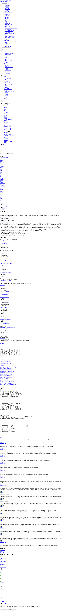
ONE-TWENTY (6, 112)
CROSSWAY (7, 68)
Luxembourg (2, 179)
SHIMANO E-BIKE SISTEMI (9, 30)
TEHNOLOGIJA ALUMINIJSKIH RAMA (10, 128)
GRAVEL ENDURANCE (9, 67)
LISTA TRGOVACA (8, 38)
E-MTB (5, 76)
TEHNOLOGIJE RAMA (8, 29)
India (1, 173)
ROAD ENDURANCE (8, 60)
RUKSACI (6, 93)
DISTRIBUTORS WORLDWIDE (8, 134)
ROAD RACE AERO (8, 58)
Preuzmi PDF (2, 414)
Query (1, 47)
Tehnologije (3, 207)
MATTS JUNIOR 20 (8, 71)
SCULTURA (5, 118)
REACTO (6, 18)
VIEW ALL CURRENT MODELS (5, 222)
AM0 (2, 387)
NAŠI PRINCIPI (7, 23)
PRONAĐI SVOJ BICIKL (7, 74)
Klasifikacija (3, 208)
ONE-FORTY (7, 15)
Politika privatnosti (38, 607)
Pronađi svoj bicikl (4, 143)
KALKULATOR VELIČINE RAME (10, 35)
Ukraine (1, 199)
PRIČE (6, 42)
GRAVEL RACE (7, 66)
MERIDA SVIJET (6, 40)
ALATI (6, 97)
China (1, 163)
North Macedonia (2, 186)
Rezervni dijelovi (4, 206)
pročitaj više (2, 240)
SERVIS (5, 34)
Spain (1, 194)
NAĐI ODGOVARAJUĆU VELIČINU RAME (12, 36)
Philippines (1, 187)
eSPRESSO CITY (7, 8)
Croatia (1, 165)
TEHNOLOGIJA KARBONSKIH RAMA (11, 28)
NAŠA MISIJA (6, 122)
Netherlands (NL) (2, 183)
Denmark (1, 167)
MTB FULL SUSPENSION (9, 53)
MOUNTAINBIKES (8, 70)
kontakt (3, 601)
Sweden (1, 195)
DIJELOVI (5, 90)
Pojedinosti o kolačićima (13, 609)
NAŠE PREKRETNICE (7, 125)
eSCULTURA (6, 109)
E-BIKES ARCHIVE (7, 88)
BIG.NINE (6, 16)
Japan (1, 176)
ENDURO (6, 77)
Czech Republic (2, 166)
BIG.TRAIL (7, 17)
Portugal (1, 189)
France (1, 170)
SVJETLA (6, 95)
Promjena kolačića (6, 609)
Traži (1, 48)
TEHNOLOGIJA (6, 27)
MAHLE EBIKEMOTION (9, 31)
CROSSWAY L (7, 73)
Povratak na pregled (3, 443)
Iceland (1, 172)
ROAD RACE (7, 59)
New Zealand (2, 185)
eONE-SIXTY (7, 4)
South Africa (2, 193)
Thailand (1, 198)
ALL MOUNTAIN (8, 78)
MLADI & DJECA (6, 69)
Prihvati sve (2, 609)
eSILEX (6, 10)
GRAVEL (6, 65)
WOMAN (5, 72)
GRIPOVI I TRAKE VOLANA (9, 91)
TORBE (6, 94)
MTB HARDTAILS (8, 54)
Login (4, 45)
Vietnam (1, 200)
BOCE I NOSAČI (7, 96)
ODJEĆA (5, 98)
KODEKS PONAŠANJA (8, 24)
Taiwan (1, 197)
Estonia (1, 168)
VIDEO (6, 43)
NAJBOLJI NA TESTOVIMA (9, 41)
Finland (1, 169)
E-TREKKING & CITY (7, 81)
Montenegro (2, 181)
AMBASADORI (7, 32)
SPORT (6, 80)
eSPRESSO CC (7, 9)
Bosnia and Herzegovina (3, 162)
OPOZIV (5, 137)
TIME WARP (7, 62)
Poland (1, 188)
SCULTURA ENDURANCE (9, 19)
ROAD (6, 86)
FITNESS (5, 63)
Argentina (1, 159)
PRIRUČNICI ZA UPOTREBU (9, 37)
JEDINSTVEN (6, 140)
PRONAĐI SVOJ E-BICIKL (8, 89)
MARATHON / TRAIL (8, 55)
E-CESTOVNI (6, 85)
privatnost (3, 602)
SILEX (6, 21)
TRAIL (6, 56)
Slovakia (1, 192)
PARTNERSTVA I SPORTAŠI (9, 33)
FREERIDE (7, 79)
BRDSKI (5, 52)
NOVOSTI (3, 100)
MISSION (6, 20)
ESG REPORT (6, 124)
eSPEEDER (7, 11)
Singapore (1, 191)
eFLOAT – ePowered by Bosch (9, 82)
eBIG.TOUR (5, 106)
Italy (1, 175)
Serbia (1, 190)
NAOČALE (7, 99)
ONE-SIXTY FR (7, 14)
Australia (1, 160)
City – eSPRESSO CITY (8, 84)
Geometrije (3, 204)
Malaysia (1, 180)
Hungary (1, 171)
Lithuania (1, 178)
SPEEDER (6, 64)
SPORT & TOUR (7, 57)
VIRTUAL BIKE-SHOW (8, 26)
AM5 (2, 388)
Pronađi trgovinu (2, 217)
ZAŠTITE (6, 92)
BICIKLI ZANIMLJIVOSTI (8, 12)
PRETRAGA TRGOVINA (7, 46)
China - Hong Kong (3, 164)
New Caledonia (2, 184)
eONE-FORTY (7, 5)
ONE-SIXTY (7, 13)
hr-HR (3, 144)
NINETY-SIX (6, 115)
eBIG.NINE (7, 6)
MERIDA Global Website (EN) (4, 157)
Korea (1, 177)
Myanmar (1, 182)
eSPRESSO (7, 7)
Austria (1, 161)
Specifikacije (3, 203)
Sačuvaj (12, 610)
